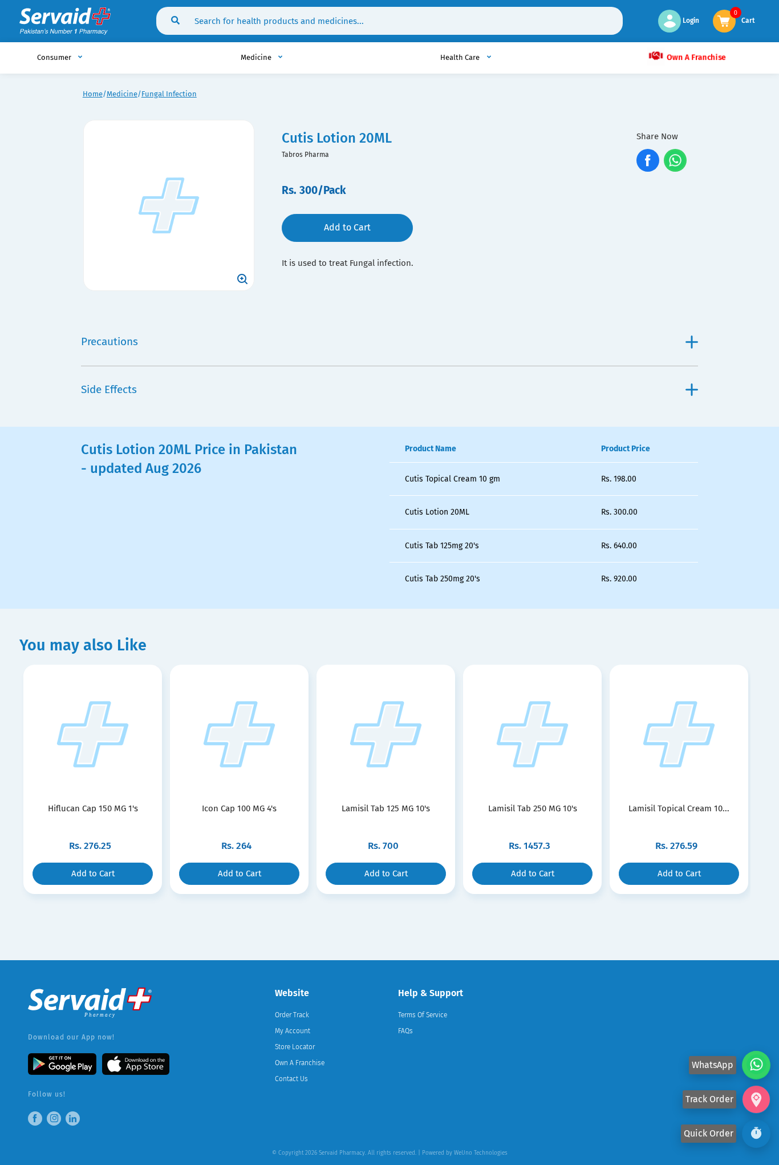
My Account (292, 1031)
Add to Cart (347, 227)
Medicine (122, 94)
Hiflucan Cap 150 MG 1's (93, 808)
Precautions (109, 341)
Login (690, 21)
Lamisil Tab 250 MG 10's (532, 808)
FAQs (405, 1031)
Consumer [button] (55, 57)
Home (93, 94)
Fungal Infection (169, 94)
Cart (748, 20)
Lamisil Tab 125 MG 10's (386, 808)
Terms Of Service (422, 1015)
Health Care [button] (460, 57)
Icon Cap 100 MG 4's (239, 808)
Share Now (657, 136)
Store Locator (295, 1047)
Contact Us (291, 1079)
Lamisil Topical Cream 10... (678, 808)
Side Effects (109, 389)
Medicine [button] (257, 57)
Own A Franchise (695, 56)
